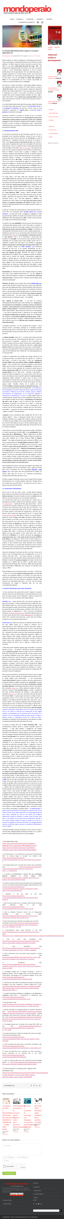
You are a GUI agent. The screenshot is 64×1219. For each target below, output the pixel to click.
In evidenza (30, 56)
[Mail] (41, 1204)
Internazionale (53, 113)
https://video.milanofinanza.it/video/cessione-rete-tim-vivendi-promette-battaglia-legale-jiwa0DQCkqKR (22, 1063)
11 (2, 939)
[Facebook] (33, 1204)
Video (50, 137)
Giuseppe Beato (7, 56)
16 (3, 982)
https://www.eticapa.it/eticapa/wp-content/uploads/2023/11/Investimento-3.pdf (16, 998)
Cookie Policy (7, 1204)
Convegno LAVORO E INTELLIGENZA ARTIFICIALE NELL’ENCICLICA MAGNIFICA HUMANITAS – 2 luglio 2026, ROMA (8, 1117)
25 (3, 1068)
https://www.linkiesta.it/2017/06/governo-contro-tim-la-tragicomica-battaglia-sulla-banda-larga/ (20, 917)
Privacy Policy (7, 1200)
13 (2, 953)
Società (51, 120)
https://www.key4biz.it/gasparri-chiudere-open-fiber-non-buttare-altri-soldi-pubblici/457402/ (20, 879)
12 (2, 946)
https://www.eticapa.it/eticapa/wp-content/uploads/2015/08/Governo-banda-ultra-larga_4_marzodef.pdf (22, 869)
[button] (42, 22)
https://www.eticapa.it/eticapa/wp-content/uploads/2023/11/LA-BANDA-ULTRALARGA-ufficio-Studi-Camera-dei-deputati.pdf (20, 888)
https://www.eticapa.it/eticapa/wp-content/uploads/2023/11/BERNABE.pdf (14, 1056)
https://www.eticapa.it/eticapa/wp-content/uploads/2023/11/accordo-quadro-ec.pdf (17, 908)
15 (3, 971)
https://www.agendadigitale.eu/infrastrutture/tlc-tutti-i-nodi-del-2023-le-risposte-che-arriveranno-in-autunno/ (21, 958)
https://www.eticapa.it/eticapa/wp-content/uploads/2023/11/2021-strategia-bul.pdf (17, 978)
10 (3, 930)
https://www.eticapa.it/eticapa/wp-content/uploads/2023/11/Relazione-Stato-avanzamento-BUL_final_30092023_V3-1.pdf (20, 925)
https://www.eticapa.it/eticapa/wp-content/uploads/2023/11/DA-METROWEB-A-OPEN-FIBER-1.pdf (21, 1047)
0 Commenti (37, 56)
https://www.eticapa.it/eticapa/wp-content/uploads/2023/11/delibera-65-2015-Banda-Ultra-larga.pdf (20, 897)
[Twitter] (36, 1204)
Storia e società (53, 117)
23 (3, 1051)
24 (3, 1060)
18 (3, 1002)
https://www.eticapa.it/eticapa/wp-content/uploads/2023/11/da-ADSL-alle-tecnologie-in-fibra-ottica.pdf (21, 1039)
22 (3, 1044)
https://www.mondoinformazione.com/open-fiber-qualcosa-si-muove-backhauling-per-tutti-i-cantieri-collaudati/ (21, 949)
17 (3, 993)
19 (2, 1010)
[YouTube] (38, 1204)
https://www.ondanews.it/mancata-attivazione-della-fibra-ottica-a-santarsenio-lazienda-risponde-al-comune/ (21, 942)
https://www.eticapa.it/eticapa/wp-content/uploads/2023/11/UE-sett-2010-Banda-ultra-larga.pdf (21, 859)
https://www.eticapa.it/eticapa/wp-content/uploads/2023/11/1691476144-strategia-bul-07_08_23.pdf (22, 1028)
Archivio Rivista (53, 133)
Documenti (52, 130)
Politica (51, 110)
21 (2, 1033)
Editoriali (51, 126)
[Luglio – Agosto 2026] (55, 27)
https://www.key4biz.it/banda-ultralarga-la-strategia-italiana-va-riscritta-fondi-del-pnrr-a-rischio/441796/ (22, 1012)
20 (3, 1024)
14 (3, 962)
